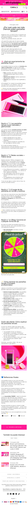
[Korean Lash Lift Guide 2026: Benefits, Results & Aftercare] (5, 464)
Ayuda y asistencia (13, 474)
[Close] (25, 233)
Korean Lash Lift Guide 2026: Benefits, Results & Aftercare (17, 466)
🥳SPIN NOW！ (14, 267)
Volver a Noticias (15, 427)
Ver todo (14, 438)
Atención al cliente (13, 477)
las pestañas (4, 69)
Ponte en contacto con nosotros (14, 481)
